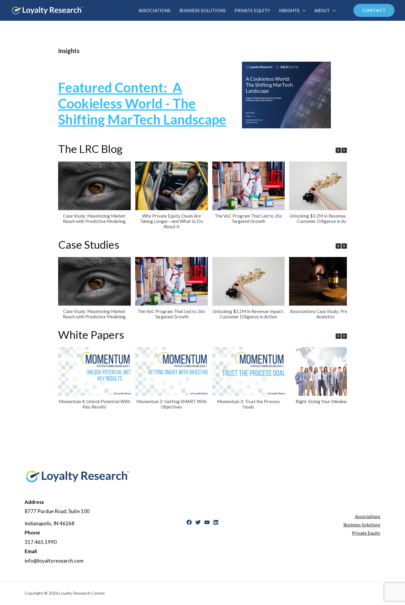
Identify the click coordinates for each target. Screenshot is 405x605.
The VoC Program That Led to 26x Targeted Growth (248, 218)
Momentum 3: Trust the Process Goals (248, 404)
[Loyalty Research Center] (47, 10)
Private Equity (366, 533)
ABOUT (322, 10)
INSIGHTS (289, 10)
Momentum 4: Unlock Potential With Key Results (94, 404)
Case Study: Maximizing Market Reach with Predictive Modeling (94, 218)
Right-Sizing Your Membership (325, 401)
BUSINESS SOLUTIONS (202, 10)
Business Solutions (361, 524)
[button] (344, 150)
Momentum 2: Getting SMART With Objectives (171, 404)
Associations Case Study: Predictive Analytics (325, 314)
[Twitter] (198, 522)
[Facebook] (189, 522)
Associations (367, 516)
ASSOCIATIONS (154, 10)
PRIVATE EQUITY (252, 10)
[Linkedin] (216, 522)
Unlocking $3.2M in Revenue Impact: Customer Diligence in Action (325, 218)
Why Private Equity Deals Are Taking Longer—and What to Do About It (171, 221)
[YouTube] (207, 522)
